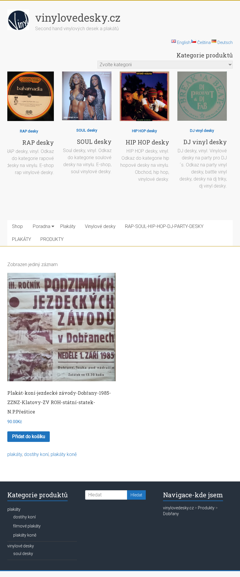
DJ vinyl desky (202, 130)
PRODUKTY (52, 239)
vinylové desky (20, 546)
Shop (17, 226)
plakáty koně (64, 454)
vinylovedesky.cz (77, 18)
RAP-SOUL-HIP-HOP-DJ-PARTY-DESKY (164, 226)
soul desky (23, 553)
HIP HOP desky (144, 131)
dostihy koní (36, 454)
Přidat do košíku (28, 436)
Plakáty (68, 226)
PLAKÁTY (21, 239)
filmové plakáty (27, 526)
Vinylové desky (100, 226)
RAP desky (29, 131)
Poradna (41, 226)
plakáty (14, 454)
